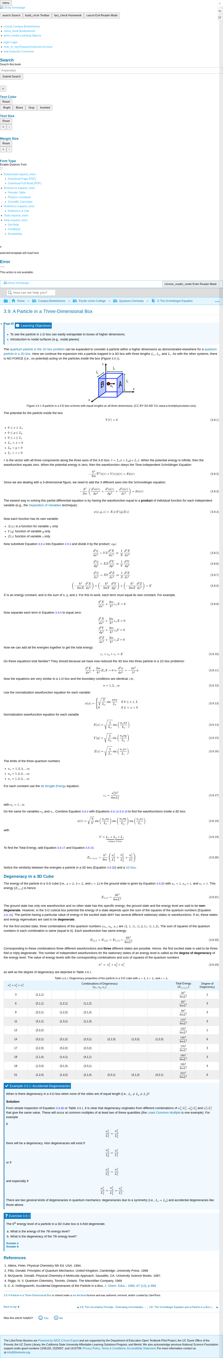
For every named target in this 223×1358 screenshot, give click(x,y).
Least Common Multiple (164, 1112)
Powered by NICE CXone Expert (58, 1340)
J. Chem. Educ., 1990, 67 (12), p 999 (130, 1285)
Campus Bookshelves (51, 300)
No (61, 1318)
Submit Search (11, 76)
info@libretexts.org (18, 1352)
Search (9, 293)
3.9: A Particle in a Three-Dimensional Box (27, 1295)
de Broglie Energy (53, 786)
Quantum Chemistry (131, 300)
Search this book (10, 64)
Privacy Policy (91, 1348)
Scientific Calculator (20, 201)
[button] (14, 229)
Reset (6, 101)
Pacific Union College (92, 300)
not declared (79, 1295)
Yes (46, 1318)
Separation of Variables (45, 505)
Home (21, 300)
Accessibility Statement (141, 1348)
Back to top (10, 1306)
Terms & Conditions (113, 1348)
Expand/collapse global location (217, 300)
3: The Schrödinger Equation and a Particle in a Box (189, 300)
